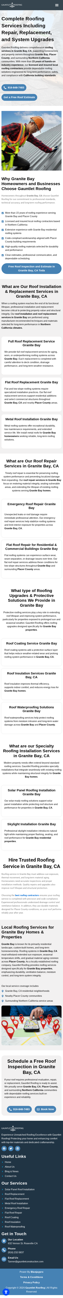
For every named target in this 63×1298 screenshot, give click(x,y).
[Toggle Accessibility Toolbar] (6, 1292)
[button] (56, 5)
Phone (12, 1248)
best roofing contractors (27, 895)
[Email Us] (3, 1259)
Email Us (13, 1258)
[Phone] (3, 1250)
